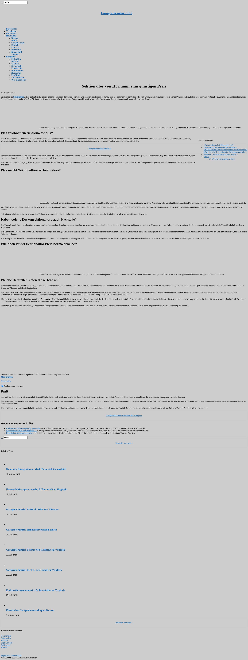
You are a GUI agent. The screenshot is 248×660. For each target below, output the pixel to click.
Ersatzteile (16, 68)
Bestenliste (11, 29)
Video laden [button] (6, 381)
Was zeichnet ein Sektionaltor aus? (218, 145)
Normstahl (16, 52)
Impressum (5, 655)
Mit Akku (16, 59)
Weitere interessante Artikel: (222, 159)
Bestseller (11, 33)
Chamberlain (17, 43)
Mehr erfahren (7, 377)
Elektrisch (16, 66)
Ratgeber (10, 57)
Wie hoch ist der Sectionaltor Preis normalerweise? (225, 152)
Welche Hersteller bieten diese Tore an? (220, 154)
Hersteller (11, 36)
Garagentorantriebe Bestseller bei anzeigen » (124, 415)
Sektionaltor (6, 638)
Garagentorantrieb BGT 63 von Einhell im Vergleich (34, 570)
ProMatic (16, 75)
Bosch (14, 40)
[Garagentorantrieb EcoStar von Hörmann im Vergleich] (13, 545)
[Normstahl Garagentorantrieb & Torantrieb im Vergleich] (13, 484)
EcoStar (15, 63)
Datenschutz (16, 655)
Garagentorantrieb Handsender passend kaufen (31, 529)
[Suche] (2, 438)
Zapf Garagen (6, 643)
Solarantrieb (17, 77)
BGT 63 (15, 61)
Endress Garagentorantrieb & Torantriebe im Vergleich (35, 590)
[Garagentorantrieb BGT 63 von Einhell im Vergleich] (13, 565)
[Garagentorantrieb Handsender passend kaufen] (13, 525)
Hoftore (4, 647)
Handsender (17, 70)
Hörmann (16, 50)
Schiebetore (6, 645)
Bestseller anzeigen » (124, 443)
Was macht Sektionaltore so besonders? (220, 147)
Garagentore (6, 636)
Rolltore (4, 640)
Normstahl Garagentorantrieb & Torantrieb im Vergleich (36, 489)
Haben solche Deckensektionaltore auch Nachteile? (225, 150)
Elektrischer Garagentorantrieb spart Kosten (30, 610)
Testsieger (11, 31)
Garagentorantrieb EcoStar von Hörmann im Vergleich (35, 549)
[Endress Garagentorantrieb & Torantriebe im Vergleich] (13, 585)
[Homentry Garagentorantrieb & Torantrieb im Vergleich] (13, 464)
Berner (14, 38)
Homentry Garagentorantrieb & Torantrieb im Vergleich (36, 469)
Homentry (16, 73)
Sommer (15, 54)
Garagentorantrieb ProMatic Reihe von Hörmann (32, 509)
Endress (15, 47)
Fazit (206, 157)
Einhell (14, 45)
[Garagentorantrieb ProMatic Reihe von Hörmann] (13, 504)
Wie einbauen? (18, 80)
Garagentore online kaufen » (99, 148)
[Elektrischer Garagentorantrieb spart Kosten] (13, 605)
